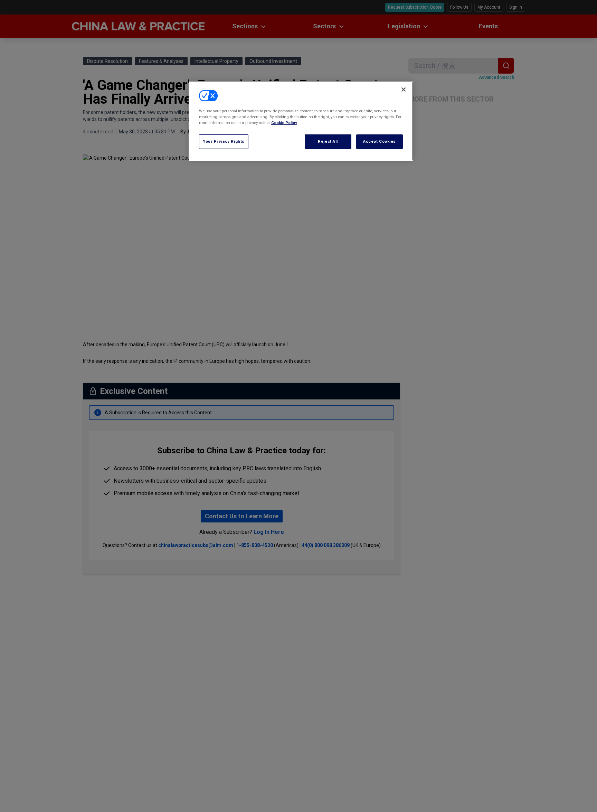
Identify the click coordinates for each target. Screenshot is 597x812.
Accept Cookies (379, 141)
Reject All (328, 141)
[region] (301, 121)
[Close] (403, 89)
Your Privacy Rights (224, 141)
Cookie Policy (284, 122)
